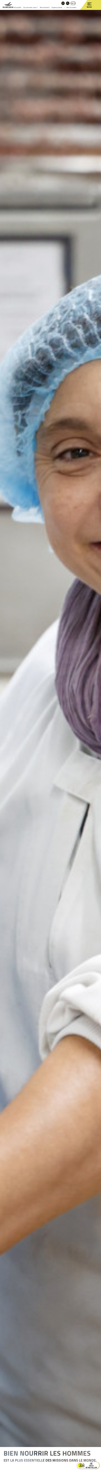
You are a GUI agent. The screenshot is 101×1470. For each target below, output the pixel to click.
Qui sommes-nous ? (30, 7)
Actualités (17, 7)
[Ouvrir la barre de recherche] (67, 3)
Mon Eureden (71, 7)
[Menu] (89, 4)
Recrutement (45, 7)
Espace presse (57, 7)
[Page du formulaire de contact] (63, 3)
